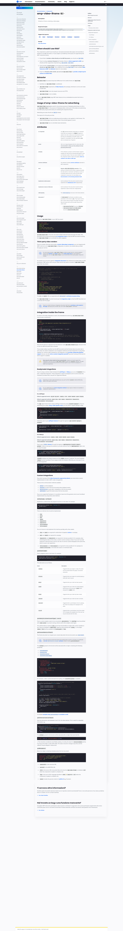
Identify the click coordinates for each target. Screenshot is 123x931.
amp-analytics (20, 35)
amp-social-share (20, 239)
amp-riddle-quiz (20, 224)
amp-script (19, 229)
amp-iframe (19, 129)
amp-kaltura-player (21, 156)
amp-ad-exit (19, 30)
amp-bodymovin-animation (22, 56)
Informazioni (28, 1)
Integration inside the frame (94, 30)
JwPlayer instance (53, 421)
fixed (44, 37)
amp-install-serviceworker (22, 145)
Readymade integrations (93, 32)
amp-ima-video (20, 132)
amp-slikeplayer (20, 236)
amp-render (19, 223)
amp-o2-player (20, 195)
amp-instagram (20, 144)
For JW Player (91, 34)
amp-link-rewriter (20, 166)
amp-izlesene (19, 147)
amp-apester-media (21, 40)
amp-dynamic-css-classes (22, 84)
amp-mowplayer (20, 181)
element (47, 444)
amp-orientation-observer (22, 200)
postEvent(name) (92, 44)
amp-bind (19, 55)
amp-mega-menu (20, 176)
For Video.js (91, 37)
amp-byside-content (21, 61)
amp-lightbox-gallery (21, 163)
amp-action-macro (21, 29)
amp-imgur (19, 139)
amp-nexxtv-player (21, 190)
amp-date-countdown (21, 77)
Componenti (49, 11)
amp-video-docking (21, 268)
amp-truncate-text (20, 257)
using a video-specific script (56, 405)
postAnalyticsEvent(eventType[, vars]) (96, 46)
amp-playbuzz (20, 210)
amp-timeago (19, 255)
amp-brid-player (20, 58)
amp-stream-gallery (21, 245)
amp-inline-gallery (21, 140)
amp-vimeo (19, 273)
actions (69, 532)
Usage (89, 25)
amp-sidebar (19, 232)
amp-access (19, 25)
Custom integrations (92, 39)
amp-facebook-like (21, 97)
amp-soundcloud (20, 241)
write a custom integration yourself (59, 354)
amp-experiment (20, 90)
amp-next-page (20, 189)
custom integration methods (60, 387)
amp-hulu (19, 124)
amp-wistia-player (20, 284)
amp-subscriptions (21, 249)
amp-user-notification (21, 263)
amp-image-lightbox (21, 134)
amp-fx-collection (20, 106)
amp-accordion (20, 27)
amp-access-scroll (20, 24)
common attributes (74, 162)
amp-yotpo (19, 291)
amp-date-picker (20, 80)
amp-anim (19, 37)
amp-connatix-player (21, 69)
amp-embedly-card (21, 88)
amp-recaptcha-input (21, 219)
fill (39, 37)
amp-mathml (19, 174)
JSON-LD (61, 779)
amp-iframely (19, 130)
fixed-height (50, 37)
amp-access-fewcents (21, 19)
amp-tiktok (19, 253)
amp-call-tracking (20, 66)
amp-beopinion (20, 53)
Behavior (90, 17)
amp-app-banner (20, 42)
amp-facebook (20, 100)
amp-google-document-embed (23, 118)
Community (51, 1)
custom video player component (65, 244)
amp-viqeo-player (20, 276)
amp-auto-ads (20, 45)
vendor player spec (68, 253)
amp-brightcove (20, 59)
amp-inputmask (20, 142)
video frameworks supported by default (60, 478)
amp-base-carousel (21, 51)
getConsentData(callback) (94, 48)
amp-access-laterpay (21, 20)
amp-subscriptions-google (22, 247)
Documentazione (40, 1)
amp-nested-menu (21, 187)
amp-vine (19, 274)
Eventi (59, 1)
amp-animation (20, 38)
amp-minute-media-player (22, 179)
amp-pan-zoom (20, 205)
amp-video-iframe (21, 270)
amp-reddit (19, 221)
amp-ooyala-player (21, 198)
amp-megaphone (20, 177)
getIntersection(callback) (94, 51)
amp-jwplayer (20, 152)
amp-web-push (20, 283)
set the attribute (53, 641)
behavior (53, 69)
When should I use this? (93, 15)
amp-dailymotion (20, 76)
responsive (76, 37)
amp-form (19, 105)
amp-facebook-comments (22, 95)
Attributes (90, 23)
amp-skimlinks (20, 234)
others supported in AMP (75, 61)
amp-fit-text (19, 101)
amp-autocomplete (21, 46)
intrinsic (63, 37)
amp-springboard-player (22, 242)
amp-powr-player (20, 213)
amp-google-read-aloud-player (23, 119)
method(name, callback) (93, 41)
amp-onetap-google (21, 197)
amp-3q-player (20, 14)
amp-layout (19, 161)
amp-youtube (19, 292)
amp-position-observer (21, 211)
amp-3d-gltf (19, 12)
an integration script (61, 236)
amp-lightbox (19, 164)
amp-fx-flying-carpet (21, 108)
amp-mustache (20, 182)
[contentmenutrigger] (96, 14)
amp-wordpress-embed (22, 286)
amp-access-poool (20, 22)
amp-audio (19, 43)
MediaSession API (72, 182)
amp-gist (18, 116)
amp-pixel (19, 208)
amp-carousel (20, 67)
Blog (65, 1)
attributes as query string (70, 296)
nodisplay (70, 37)
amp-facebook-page (21, 98)
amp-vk (18, 278)
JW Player (62, 372)
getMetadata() (92, 53)
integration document (60, 260)
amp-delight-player (21, 82)
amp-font (19, 103)
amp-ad (18, 32)
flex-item (57, 37)
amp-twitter (19, 258)
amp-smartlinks (20, 237)
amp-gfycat (19, 114)
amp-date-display (20, 79)
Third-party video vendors (93, 27)
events (56, 253)
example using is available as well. (55, 714)
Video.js (69, 372)
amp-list (18, 168)
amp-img (19, 137)
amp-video (19, 271)
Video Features (60, 86)
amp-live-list (19, 169)
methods (50, 253)
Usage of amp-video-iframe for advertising (94, 20)
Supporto (71, 1)
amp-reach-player (20, 218)
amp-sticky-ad (20, 244)
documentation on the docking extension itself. (71, 176)
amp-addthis (19, 33)
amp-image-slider (20, 135)
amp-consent (19, 71)
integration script (65, 299)
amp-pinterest (20, 206)
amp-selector (19, 231)
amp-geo (18, 113)
